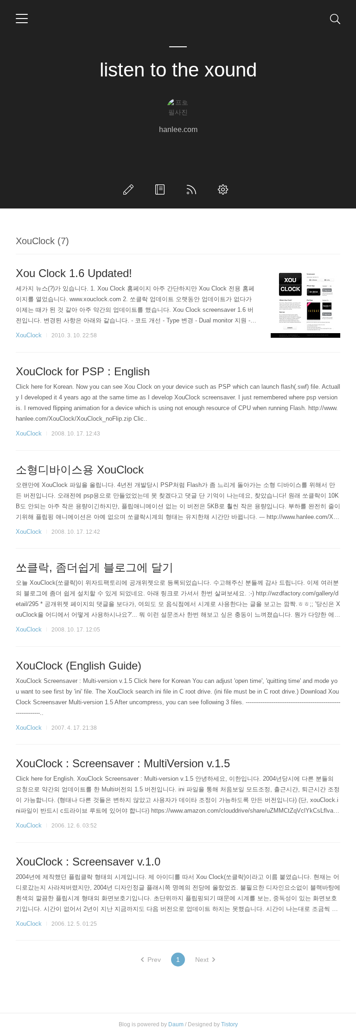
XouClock (29, 335)
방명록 (162, 189)
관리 (225, 189)
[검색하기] (335, 18)
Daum (176, 1024)
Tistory (229, 1024)
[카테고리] (22, 18)
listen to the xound (178, 70)
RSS (193, 189)
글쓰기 (130, 189)
